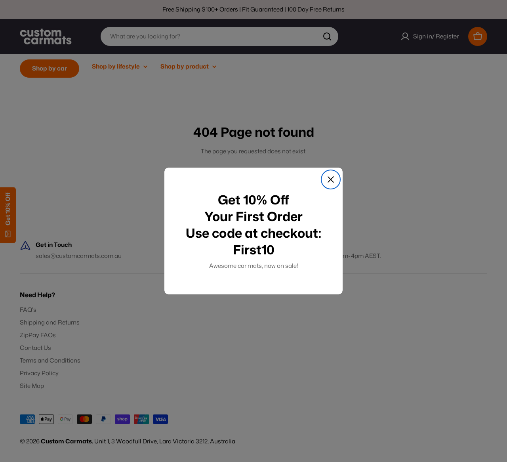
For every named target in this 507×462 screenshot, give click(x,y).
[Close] (331, 179)
